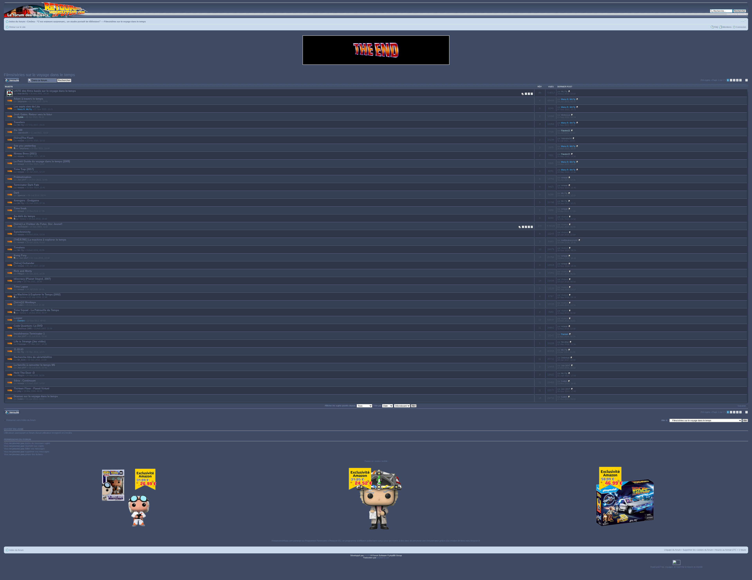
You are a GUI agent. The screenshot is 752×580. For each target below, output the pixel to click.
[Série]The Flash (23, 137)
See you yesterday (25, 145)
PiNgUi (20, 273)
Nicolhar (565, 342)
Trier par (377, 405)
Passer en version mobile (376, 461)
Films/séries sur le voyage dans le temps (125, 21)
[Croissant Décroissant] (405, 405)
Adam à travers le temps (28, 98)
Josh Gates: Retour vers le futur (33, 114)
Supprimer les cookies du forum (698, 550)
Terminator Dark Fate (26, 184)
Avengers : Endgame (26, 200)
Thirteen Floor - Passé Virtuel (31, 388)
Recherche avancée (736, 14)
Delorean (565, 357)
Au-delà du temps (24, 216)
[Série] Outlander (24, 263)
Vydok (20, 117)
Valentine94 (22, 133)
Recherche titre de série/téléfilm (33, 357)
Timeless (19, 247)
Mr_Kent (21, 360)
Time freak (20, 208)
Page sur (718, 80)
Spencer (21, 195)
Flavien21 (565, 130)
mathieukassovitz (569, 240)
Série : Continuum (25, 380)
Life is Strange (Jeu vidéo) (29, 341)
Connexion (741, 27)
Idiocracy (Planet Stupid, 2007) (32, 278)
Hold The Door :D (24, 372)
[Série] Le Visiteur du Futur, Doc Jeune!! (38, 224)
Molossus (565, 115)
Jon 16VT (22, 180)
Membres (727, 27)
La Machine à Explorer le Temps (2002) (37, 294)
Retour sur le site (17, 27)
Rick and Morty (23, 271)
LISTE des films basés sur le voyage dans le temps (45, 90)
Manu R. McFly (568, 99)
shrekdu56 (22, 227)
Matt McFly (22, 93)
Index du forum (17, 21)
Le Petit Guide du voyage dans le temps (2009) (42, 161)
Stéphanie (22, 101)
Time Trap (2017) (24, 169)
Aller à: (664, 420)
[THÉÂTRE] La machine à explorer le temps (40, 239)
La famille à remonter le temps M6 (34, 365)
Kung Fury (20, 255)
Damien (21, 320)
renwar (20, 140)
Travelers (19, 122)
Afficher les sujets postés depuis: (341, 405)
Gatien (20, 305)
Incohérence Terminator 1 (29, 333)
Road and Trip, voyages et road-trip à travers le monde (676, 567)
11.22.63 (18, 349)
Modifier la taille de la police (743, 21)
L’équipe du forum (672, 550)
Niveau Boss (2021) (25, 153)
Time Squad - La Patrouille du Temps (36, 310)
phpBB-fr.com (383, 558)
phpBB (367, 555)
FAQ (716, 27)
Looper (18, 318)
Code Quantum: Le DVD (28, 325)
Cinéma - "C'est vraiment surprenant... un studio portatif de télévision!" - (64, 21)
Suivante (742, 406)
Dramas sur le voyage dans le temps (36, 396)
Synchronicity (22, 231)
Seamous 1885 (24, 328)
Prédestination (22, 177)
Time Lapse (21, 286)
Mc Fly (564, 91)
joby (19, 281)
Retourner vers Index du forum (21, 420)
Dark (16, 192)
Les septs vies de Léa (27, 106)
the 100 (18, 130)
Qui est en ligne (13, 429)
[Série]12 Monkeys (25, 302)
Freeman (21, 344)
